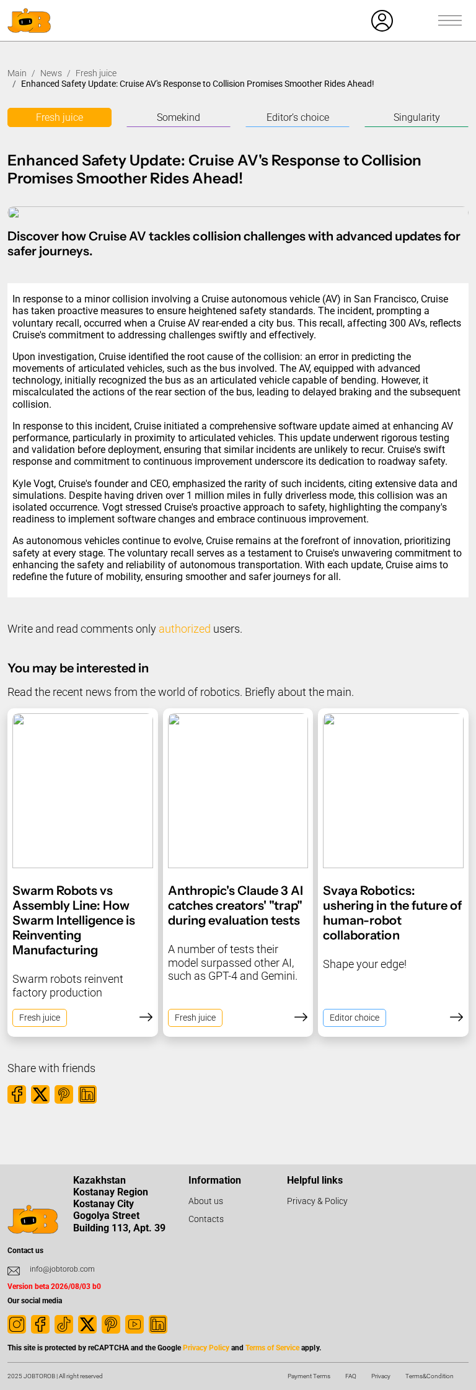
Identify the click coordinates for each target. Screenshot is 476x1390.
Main (17, 73)
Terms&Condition (429, 1376)
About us (205, 1201)
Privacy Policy (206, 1348)
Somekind (178, 117)
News (51, 73)
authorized (185, 628)
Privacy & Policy (317, 1201)
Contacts (206, 1219)
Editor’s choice (298, 117)
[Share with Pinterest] (64, 1094)
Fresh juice (96, 73)
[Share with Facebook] (16, 1094)
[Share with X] (40, 1094)
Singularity (417, 117)
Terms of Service (272, 1348)
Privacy (380, 1376)
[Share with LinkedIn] (87, 1094)
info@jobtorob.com (62, 1269)
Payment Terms (309, 1376)
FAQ (350, 1376)
